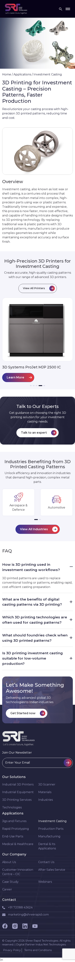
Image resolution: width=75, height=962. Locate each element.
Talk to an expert (34, 432)
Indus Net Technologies (50, 944)
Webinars (45, 881)
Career (7, 889)
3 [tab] (37, 385)
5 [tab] (44, 385)
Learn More (15, 377)
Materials (44, 792)
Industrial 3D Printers (17, 784)
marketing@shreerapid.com (28, 914)
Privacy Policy (12, 950)
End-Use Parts (12, 836)
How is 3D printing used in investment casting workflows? (37, 567)
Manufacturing (49, 836)
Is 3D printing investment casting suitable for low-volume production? (37, 658)
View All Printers (34, 288)
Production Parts (50, 828)
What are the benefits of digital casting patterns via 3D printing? (37, 602)
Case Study (10, 881)
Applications (22, 74)
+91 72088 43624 (20, 907)
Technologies (12, 807)
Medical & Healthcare (17, 844)
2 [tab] (34, 385)
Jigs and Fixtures (14, 821)
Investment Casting (52, 821)
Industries (45, 799)
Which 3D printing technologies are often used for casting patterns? (37, 620)
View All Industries (34, 529)
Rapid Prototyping (15, 828)
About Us (9, 862)
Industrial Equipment (18, 792)
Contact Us (46, 862)
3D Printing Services (16, 799)
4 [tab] (40, 385)
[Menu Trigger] (68, 9)
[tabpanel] (37, 340)
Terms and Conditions (38, 950)
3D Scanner (46, 784)
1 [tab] (31, 385)
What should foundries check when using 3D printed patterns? (37, 638)
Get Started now (22, 713)
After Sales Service (51, 869)
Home (6, 74)
